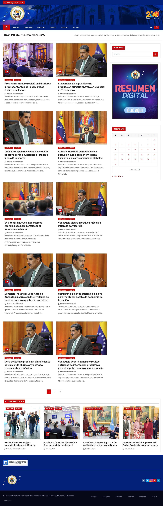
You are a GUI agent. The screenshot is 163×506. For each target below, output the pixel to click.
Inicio (76, 35)
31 (115, 164)
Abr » (120, 176)
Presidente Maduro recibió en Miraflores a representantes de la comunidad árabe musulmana (28, 87)
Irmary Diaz (50, 449)
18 (122, 154)
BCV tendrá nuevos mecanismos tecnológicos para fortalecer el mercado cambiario (23, 226)
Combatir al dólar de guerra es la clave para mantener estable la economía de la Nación (80, 297)
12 (128, 149)
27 (135, 159)
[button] (151, 27)
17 (115, 154)
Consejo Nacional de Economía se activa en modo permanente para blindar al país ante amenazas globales (80, 155)
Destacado (9, 80)
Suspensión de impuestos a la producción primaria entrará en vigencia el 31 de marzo (81, 87)
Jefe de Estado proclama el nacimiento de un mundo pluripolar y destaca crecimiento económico (27, 365)
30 (154, 159)
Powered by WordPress (11, 496)
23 (154, 154)
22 (148, 154)
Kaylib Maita (90, 449)
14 (141, 149)
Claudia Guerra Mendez (16, 449)
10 (115, 149)
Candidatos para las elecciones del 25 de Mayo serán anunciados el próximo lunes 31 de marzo (26, 155)
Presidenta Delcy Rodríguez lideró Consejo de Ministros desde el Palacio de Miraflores (60, 445)
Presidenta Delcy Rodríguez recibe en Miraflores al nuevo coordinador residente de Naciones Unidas (100, 445)
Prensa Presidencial (14, 94)
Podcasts (65, 27)
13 (135, 149)
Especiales (28, 27)
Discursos (41, 27)
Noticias (16, 27)
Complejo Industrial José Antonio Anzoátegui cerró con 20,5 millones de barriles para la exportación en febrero (27, 297)
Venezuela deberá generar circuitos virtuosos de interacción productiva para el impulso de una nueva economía (80, 365)
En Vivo (76, 27)
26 (128, 159)
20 (135, 154)
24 (115, 159)
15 (148, 149)
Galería (53, 27)
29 (148, 159)
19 (128, 154)
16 (154, 149)
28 (141, 159)
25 (122, 159)
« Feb (114, 176)
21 (141, 154)
